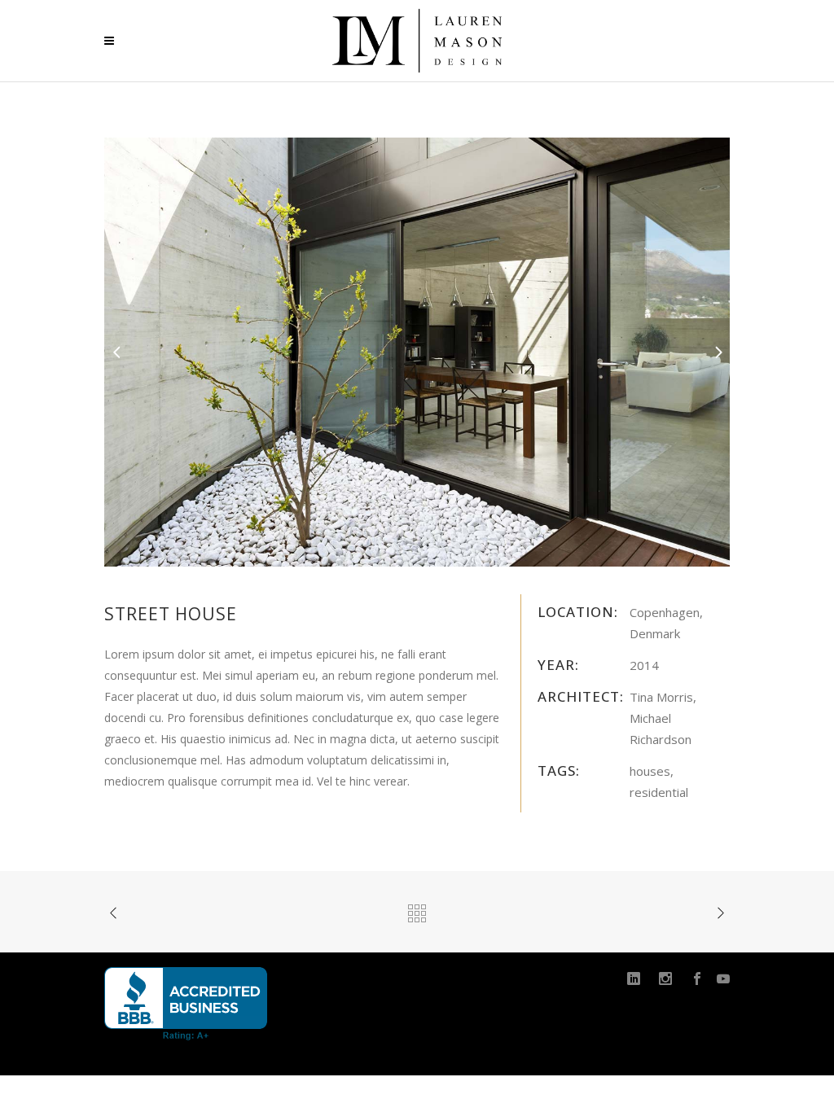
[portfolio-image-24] (417, 350)
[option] (417, 352)
